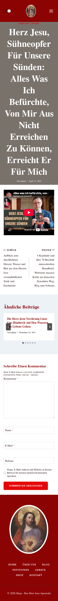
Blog (46, 564)
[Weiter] (49, 326)
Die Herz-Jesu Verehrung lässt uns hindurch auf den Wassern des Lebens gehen (27, 323)
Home (12, 564)
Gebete (40, 569)
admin (23, 181)
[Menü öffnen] (53, 11)
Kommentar (11, 378)
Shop (19, 575)
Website (9, 461)
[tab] (23, 343)
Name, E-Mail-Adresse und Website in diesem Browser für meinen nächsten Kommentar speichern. (29, 472)
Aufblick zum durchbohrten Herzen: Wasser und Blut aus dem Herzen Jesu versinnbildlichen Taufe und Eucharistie (15, 267)
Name (9, 430)
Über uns (29, 564)
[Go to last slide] (8, 326)
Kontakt (35, 575)
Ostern (35, 23)
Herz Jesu (24, 23)
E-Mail (10, 445)
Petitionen (20, 569)
